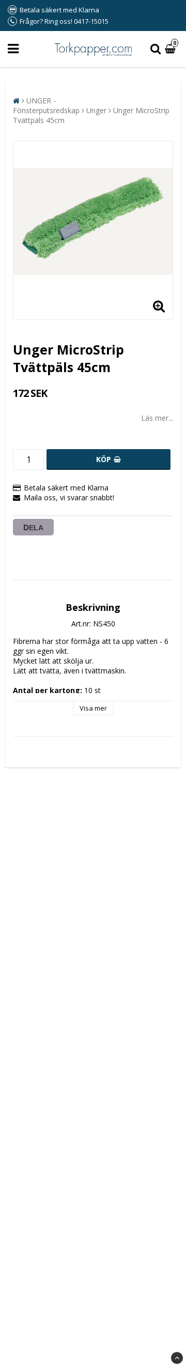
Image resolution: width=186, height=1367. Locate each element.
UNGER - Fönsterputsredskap (46, 105)
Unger (96, 110)
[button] (171, 49)
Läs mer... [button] (157, 418)
